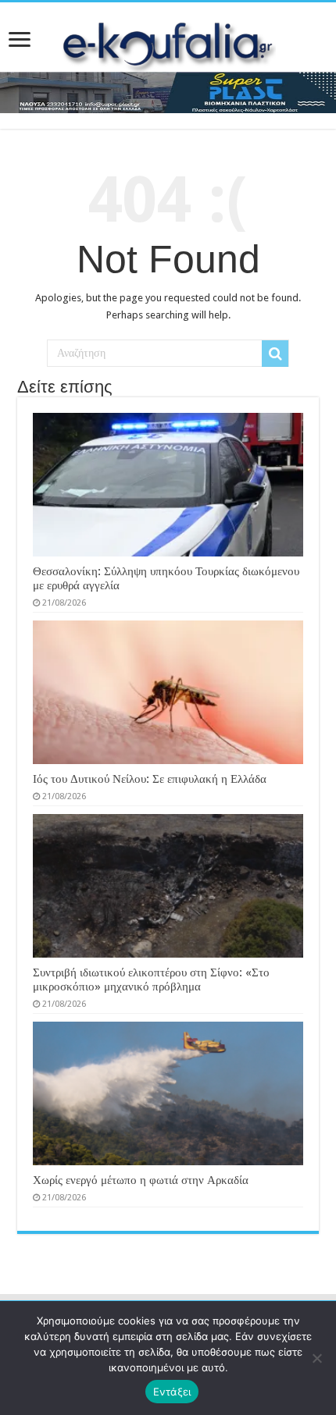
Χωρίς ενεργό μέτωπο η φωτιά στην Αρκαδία (140, 1180)
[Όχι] (316, 1358)
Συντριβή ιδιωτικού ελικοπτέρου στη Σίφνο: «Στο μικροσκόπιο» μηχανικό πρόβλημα (151, 979)
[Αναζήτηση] (275, 353)
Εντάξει (172, 1391)
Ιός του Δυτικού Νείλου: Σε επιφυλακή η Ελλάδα (149, 779)
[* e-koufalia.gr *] (168, 42)
